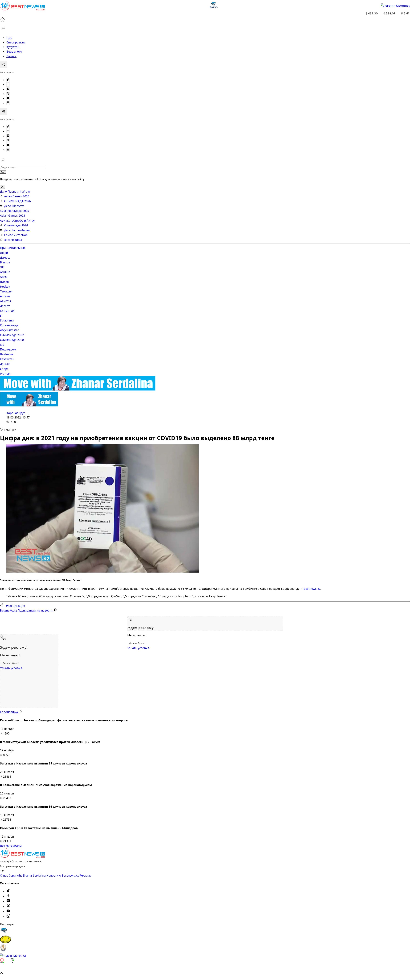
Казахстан (7, 359)
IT (1, 315)
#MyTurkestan (9, 330)
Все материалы (11, 846)
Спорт (4, 369)
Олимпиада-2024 (16, 225)
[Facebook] (8, 84)
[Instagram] (8, 103)
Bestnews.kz (311, 589)
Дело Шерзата (14, 206)
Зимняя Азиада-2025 (14, 211)
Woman (5, 374)
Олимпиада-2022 (12, 335)
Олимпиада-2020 (12, 340)
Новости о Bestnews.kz (62, 875)
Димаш (5, 257)
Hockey (5, 286)
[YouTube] (8, 98)
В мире (5, 262)
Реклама (85, 875)
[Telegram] (8, 89)
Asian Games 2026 (16, 196)
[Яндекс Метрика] (13, 956)
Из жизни (7, 320)
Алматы (5, 301)
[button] (3, 28)
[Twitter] (8, 94)
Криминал (7, 311)
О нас (4, 875)
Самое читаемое (16, 235)
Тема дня (6, 291)
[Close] (2, 187)
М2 (2, 344)
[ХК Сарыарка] (5, 942)
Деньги (5, 364)
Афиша (5, 272)
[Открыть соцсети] (3, 64)
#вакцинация (15, 606)
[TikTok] (8, 80)
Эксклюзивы (13, 240)
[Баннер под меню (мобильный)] (29, 405)
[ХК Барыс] (4, 933)
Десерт (5, 306)
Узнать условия (138, 648)
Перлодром (8, 349)
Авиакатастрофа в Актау (17, 220)
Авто (3, 277)
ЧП (2, 267)
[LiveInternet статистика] (7, 968)
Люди (4, 253)
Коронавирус (9, 325)
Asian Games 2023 (12, 215)
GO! (3, 172)
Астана (5, 296)
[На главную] (2, 20)
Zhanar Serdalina (34, 875)
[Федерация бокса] (3, 951)
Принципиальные (12, 248)
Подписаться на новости (26, 610)
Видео (4, 282)
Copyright (15, 875)
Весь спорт (14, 51)
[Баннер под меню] (78, 389)
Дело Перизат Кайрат (15, 191)
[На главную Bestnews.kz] (22, 856)
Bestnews (6, 354)
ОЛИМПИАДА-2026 (17, 201)
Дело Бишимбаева (17, 230)
